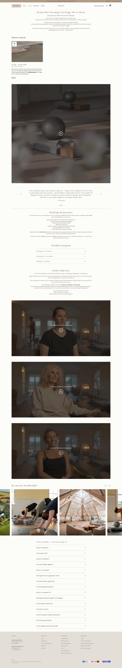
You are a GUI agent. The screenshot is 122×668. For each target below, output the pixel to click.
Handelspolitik (64, 638)
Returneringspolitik (66, 643)
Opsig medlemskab (85, 645)
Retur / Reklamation (116, 1)
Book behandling (65, 650)
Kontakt (43, 648)
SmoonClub (21, 661)
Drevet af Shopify (15, 662)
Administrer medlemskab (99, 5)
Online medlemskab (46, 643)
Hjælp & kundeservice (66, 653)
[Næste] (101, 194)
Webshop (43, 645)
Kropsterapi (44, 641)
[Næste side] (109, 486)
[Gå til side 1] (58, 205)
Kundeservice (108, 1)
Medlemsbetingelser (86, 648)
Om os (62, 648)
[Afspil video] (61, 134)
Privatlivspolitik (64, 641)
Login (82, 638)
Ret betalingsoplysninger (87, 643)
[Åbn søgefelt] (106, 5)
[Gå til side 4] (62, 205)
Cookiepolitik (64, 645)
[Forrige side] (106, 486)
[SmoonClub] (61, 6)
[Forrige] (21, 194)
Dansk (13, 659)
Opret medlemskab (85, 641)
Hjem (42, 638)
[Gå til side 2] (59, 205)
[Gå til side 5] (63, 205)
